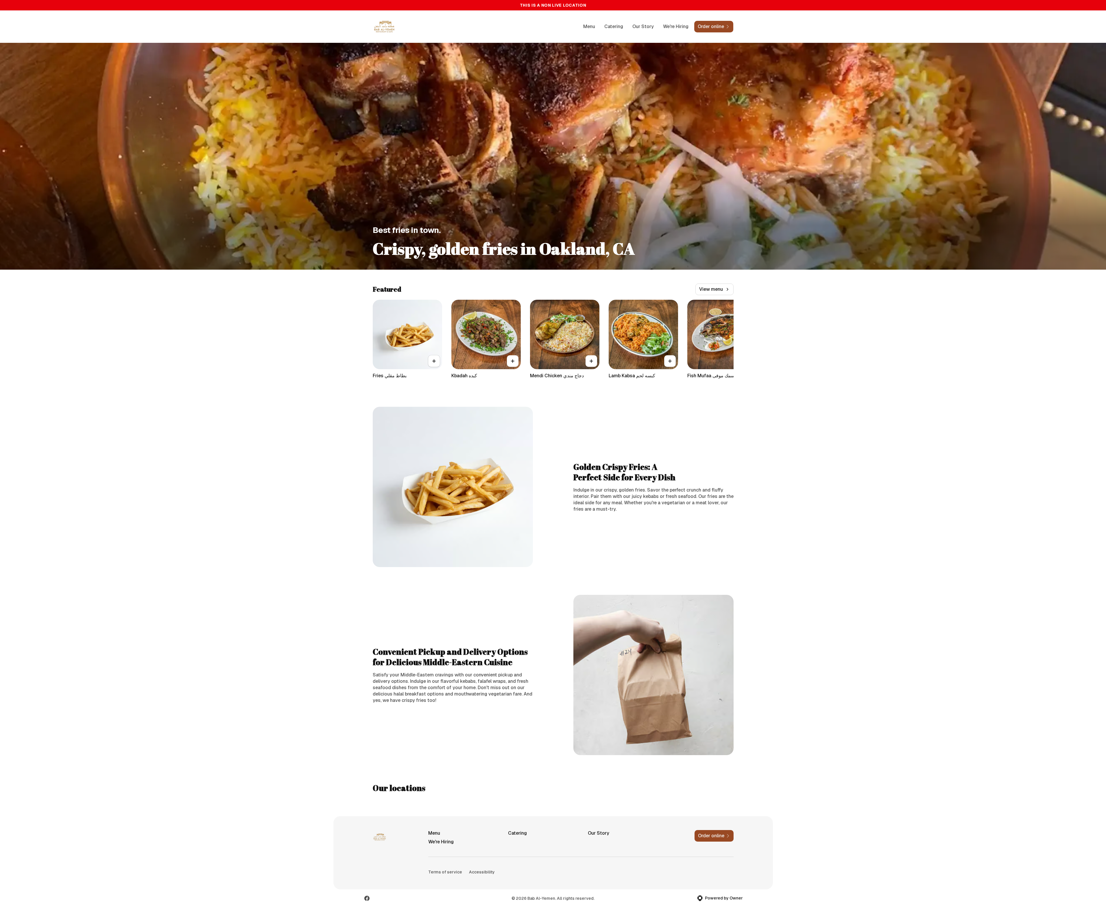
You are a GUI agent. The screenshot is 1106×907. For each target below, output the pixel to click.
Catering (613, 26)
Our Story (643, 26)
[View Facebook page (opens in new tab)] (366, 898)
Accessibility (482, 872)
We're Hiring (675, 26)
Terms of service (445, 872)
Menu (589, 26)
